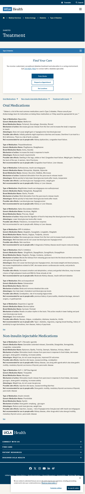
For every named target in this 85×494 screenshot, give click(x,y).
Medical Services (15, 18)
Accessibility (61, 475)
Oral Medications (9, 99)
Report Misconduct (48, 475)
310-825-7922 (30, 68)
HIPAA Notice (9, 475)
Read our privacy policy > (49, 483)
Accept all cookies (73, 488)
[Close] (80, 478)
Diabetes (43, 18)
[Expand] (81, 442)
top (4, 329)
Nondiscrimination (34, 475)
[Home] (4, 18)
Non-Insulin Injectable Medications (34, 99)
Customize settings (56, 488)
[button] (66, 2)
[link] (30, 468)
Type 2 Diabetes (56, 18)
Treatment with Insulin (61, 99)
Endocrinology (30, 18)
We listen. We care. (74, 475)
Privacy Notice (21, 475)
